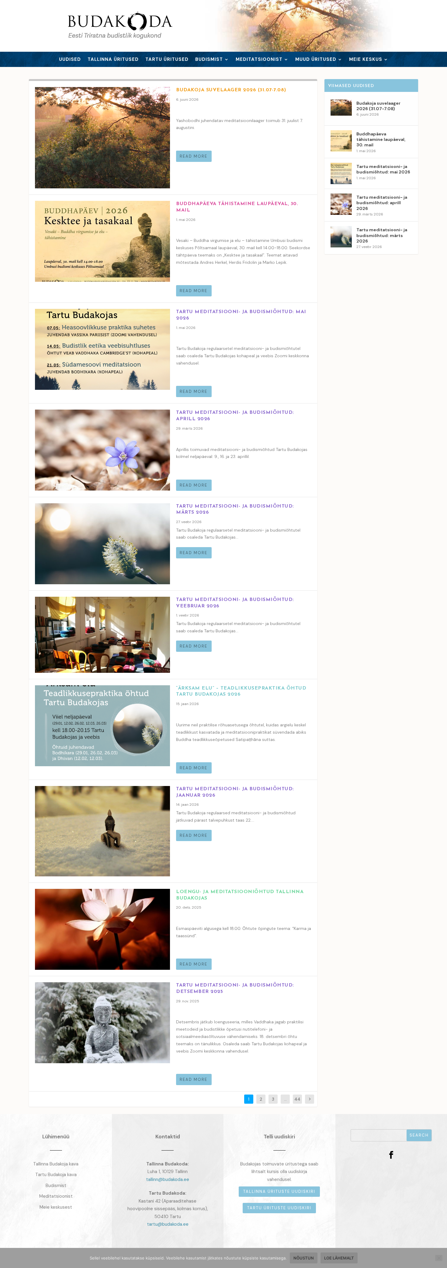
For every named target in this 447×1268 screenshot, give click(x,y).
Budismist (209, 59)
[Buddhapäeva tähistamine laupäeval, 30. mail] (102, 241)
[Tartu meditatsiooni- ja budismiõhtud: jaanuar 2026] (102, 831)
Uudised (70, 59)
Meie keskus (365, 59)
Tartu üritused (167, 59)
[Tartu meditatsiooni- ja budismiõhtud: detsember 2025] (102, 1022)
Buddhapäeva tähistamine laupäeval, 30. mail (380, 139)
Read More (193, 156)
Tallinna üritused (113, 59)
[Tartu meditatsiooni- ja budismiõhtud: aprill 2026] (102, 450)
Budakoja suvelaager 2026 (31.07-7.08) (231, 90)
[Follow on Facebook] (391, 1155)
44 (297, 1099)
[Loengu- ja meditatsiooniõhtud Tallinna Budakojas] (102, 929)
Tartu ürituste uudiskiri (279, 1207)
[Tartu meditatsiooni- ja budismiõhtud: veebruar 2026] (102, 635)
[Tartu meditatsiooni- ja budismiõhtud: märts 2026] (102, 543)
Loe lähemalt (339, 1258)
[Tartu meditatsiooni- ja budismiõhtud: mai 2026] (102, 349)
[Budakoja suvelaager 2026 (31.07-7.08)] (102, 137)
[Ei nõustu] (438, 1258)
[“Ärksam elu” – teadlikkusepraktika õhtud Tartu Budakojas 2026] (102, 725)
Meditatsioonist (259, 59)
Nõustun (303, 1258)
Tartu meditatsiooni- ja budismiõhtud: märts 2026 (381, 235)
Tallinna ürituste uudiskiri (279, 1191)
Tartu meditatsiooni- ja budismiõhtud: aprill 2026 (381, 202)
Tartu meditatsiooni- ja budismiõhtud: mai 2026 (383, 169)
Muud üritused (315, 59)
